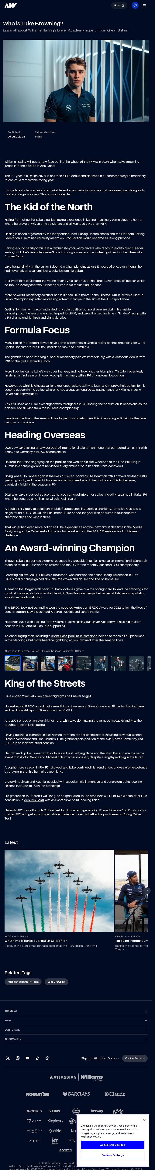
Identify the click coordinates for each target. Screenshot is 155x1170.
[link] (11, 5)
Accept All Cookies (112, 1144)
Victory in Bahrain (17, 781)
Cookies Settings (113, 1155)
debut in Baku (34, 799)
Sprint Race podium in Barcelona (74, 636)
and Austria (38, 781)
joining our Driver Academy (95, 622)
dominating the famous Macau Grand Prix (106, 720)
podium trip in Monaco (84, 781)
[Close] (144, 1120)
